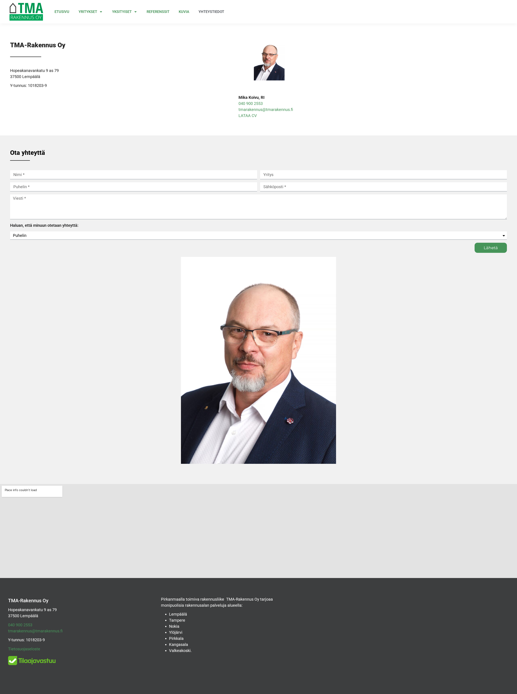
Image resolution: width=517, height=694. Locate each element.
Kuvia (184, 11)
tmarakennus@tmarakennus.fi (266, 109)
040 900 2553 (251, 103)
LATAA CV (248, 115)
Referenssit (158, 11)
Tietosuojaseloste (24, 649)
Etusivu (62, 11)
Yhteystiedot (211, 11)
